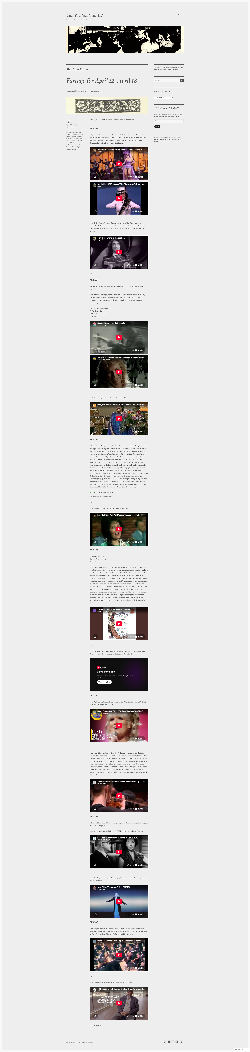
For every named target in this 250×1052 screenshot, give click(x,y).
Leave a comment (71, 150)
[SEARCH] (182, 80)
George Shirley (70, 139)
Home (166, 15)
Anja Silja (75, 132)
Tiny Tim (79, 147)
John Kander (79, 139)
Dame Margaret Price (77, 135)
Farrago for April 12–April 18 (101, 81)
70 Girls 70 (69, 132)
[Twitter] (165, 1042)
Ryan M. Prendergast (72, 125)
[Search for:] (167, 80)
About (173, 15)
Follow (157, 126)
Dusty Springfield (71, 137)
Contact (181, 15)
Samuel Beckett (75, 145)
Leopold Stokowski (72, 141)
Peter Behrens (74, 143)
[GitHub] (177, 1042)
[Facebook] (169, 1042)
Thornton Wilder (71, 147)
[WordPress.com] (181, 1042)
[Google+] (173, 1042)
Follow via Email (166, 108)
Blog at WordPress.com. (86, 1042)
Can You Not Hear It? (84, 16)
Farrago (68, 130)
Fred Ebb (79, 137)
